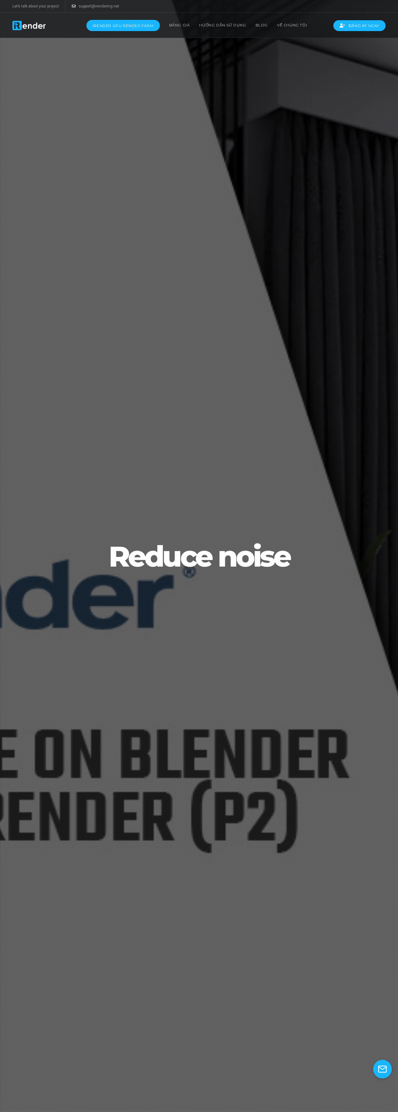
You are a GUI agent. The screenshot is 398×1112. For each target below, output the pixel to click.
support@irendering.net (99, 6)
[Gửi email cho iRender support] (382, 1069)
